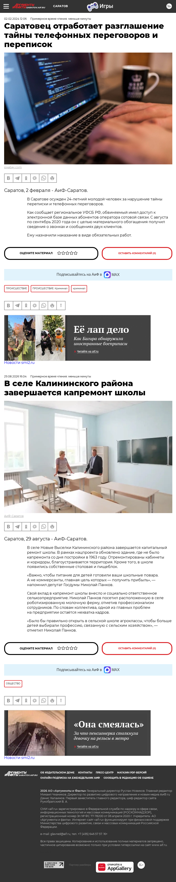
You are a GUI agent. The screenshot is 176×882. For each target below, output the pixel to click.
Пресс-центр (104, 772)
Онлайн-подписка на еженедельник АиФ (70, 777)
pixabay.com (13, 167)
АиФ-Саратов (14, 516)
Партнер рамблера (80, 864)
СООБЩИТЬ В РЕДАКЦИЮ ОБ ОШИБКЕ (129, 777)
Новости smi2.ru (19, 362)
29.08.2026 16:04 (15, 376)
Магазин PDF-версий (131, 772)
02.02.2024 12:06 (15, 18)
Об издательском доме (57, 772)
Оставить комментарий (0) (137, 253)
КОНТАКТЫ (85, 772)
